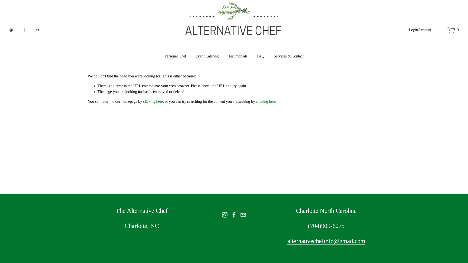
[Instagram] (11, 30)
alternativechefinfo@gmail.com (326, 240)
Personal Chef (175, 56)
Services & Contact (288, 56)
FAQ (260, 56)
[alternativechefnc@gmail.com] (37, 30)
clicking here (153, 101)
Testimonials (237, 56)
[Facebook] (24, 30)
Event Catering (207, 56)
